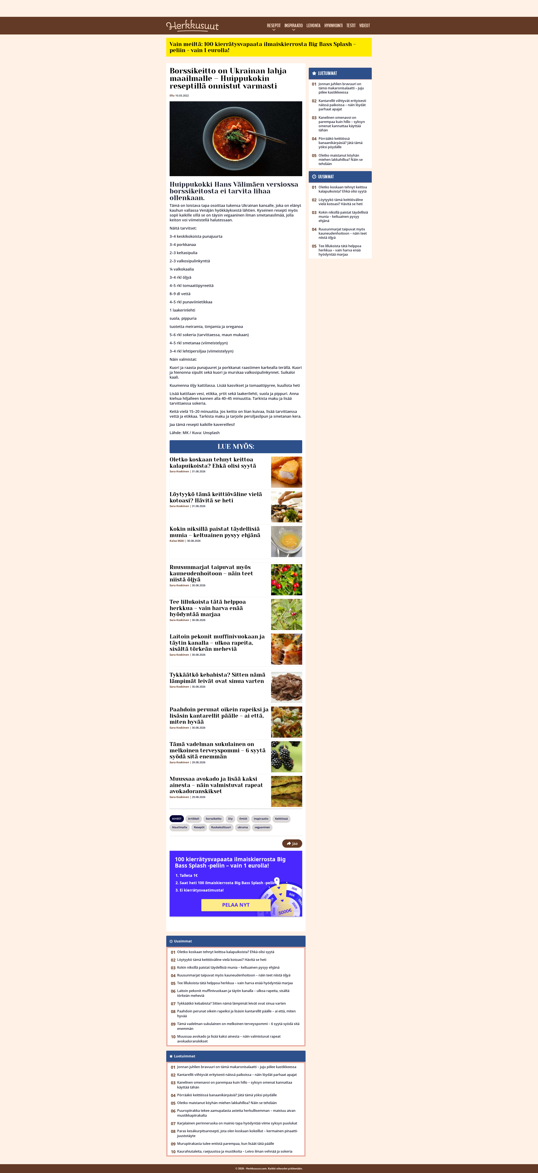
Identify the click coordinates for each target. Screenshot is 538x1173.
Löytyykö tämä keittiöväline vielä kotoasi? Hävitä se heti (216, 497)
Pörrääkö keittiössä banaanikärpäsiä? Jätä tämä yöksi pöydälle (227, 1095)
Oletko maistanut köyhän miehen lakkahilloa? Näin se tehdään (227, 1102)
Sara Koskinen (179, 471)
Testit (351, 25)
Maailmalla (179, 827)
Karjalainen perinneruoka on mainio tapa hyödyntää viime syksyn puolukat (237, 1123)
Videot (364, 25)
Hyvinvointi (333, 25)
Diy (230, 818)
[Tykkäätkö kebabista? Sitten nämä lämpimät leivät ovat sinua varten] (286, 687)
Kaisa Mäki (177, 541)
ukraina (243, 827)
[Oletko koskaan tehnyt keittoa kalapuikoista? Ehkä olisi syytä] (286, 472)
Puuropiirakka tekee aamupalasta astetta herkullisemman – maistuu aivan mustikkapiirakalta (236, 1113)
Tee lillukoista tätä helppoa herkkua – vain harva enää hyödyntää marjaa (208, 608)
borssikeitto (214, 818)
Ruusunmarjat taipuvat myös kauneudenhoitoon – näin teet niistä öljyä (211, 573)
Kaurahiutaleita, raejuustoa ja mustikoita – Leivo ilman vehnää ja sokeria (234, 1151)
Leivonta (314, 25)
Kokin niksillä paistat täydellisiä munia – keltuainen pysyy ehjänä (215, 532)
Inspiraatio (294, 25)
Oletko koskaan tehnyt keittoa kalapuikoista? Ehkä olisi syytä (213, 462)
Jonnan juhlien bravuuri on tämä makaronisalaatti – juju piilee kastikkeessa (236, 1067)
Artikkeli (193, 818)
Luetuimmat (184, 1056)
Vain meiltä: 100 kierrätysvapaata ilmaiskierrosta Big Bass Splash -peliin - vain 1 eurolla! (263, 47)
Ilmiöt (243, 818)
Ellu (172, 95)
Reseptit (274, 25)
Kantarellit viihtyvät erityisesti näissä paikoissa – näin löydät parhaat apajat (237, 1074)
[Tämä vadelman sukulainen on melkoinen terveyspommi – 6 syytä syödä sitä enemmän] (286, 756)
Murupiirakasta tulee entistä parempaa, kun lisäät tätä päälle (225, 1143)
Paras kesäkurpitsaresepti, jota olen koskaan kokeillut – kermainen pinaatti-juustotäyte (237, 1133)
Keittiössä (281, 818)
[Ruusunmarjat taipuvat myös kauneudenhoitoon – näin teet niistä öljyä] (286, 579)
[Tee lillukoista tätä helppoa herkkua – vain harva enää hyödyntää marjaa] (286, 614)
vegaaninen (262, 827)
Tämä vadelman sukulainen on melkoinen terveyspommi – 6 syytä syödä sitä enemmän (218, 750)
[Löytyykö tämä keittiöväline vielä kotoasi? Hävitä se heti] (286, 506)
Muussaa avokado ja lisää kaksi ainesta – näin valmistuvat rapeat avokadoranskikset (216, 785)
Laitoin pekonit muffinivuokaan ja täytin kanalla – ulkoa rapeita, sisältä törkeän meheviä (217, 642)
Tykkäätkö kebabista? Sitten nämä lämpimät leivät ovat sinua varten (217, 678)
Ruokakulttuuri (221, 827)
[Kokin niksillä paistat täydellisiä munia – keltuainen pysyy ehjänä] (286, 541)
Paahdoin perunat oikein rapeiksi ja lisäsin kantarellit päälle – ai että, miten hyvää (219, 715)
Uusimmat (183, 941)
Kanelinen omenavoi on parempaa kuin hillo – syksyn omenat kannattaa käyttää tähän (234, 1085)
